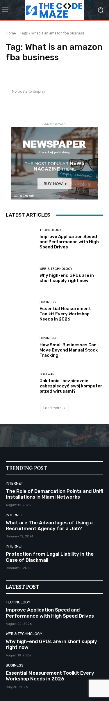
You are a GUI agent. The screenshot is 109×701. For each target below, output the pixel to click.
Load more (52, 407)
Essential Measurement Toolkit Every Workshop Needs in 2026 (65, 314)
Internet (14, 483)
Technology (50, 230)
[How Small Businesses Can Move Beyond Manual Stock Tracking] (20, 347)
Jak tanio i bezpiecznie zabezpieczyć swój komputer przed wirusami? (71, 386)
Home (11, 33)
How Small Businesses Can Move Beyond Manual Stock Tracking (69, 350)
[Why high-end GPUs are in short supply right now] (20, 275)
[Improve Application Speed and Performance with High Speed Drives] (20, 239)
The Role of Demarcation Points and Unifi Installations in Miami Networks (54, 494)
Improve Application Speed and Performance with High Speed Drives (69, 242)
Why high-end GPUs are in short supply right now (67, 278)
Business (48, 302)
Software (48, 374)
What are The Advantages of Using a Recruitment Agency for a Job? (49, 525)
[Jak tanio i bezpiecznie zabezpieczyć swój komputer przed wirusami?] (20, 383)
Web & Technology (56, 268)
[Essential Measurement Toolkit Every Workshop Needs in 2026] (20, 311)
